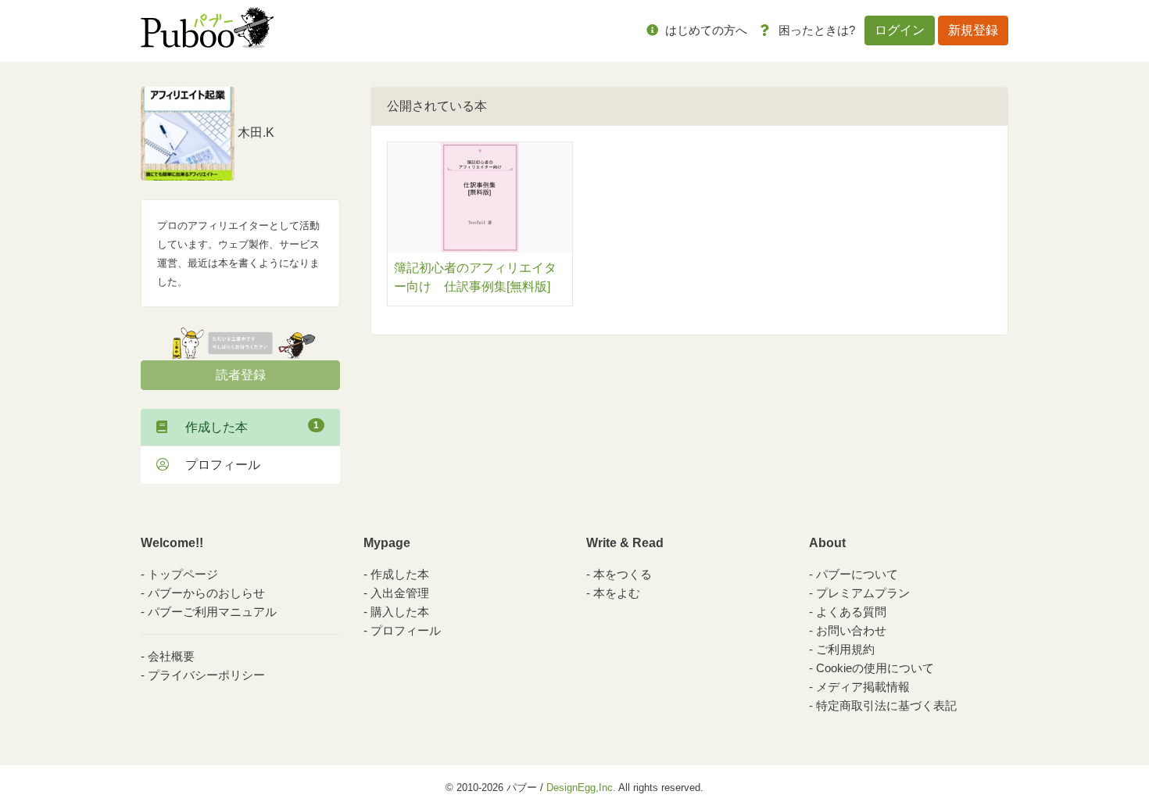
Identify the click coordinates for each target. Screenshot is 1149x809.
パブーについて (857, 574)
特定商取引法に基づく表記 (886, 705)
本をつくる (622, 574)
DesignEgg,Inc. (581, 787)
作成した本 (246, 427)
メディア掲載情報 (863, 686)
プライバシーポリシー (206, 675)
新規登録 (973, 30)
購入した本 (399, 611)
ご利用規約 (845, 649)
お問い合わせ (851, 630)
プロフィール (216, 464)
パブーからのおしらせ (206, 593)
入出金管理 (399, 593)
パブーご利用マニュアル (212, 611)
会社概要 (171, 656)
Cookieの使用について (875, 668)
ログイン (900, 30)
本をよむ (616, 593)
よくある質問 (851, 611)
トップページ (183, 574)
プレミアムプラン (863, 593)
